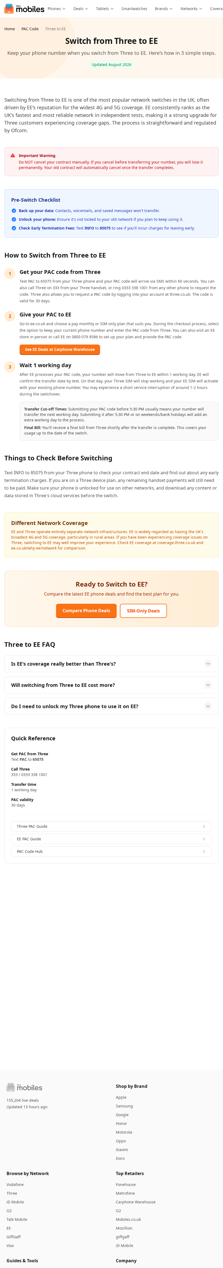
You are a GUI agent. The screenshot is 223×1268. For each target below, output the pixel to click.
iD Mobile (15, 1201)
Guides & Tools (22, 1261)
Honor (121, 1123)
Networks (189, 8)
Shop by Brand (131, 1086)
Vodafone (15, 1184)
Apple (121, 1097)
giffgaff (122, 1236)
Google (122, 1114)
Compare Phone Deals (86, 611)
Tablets (102, 8)
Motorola (124, 1132)
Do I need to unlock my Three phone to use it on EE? (74, 706)
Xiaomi (122, 1149)
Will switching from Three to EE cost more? (63, 685)
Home (9, 28)
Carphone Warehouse (136, 1201)
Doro (120, 1158)
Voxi (10, 1245)
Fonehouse (126, 1184)
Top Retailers (130, 1173)
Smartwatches (134, 8)
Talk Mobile (17, 1219)
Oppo (121, 1140)
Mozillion (124, 1228)
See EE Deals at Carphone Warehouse (60, 349)
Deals (78, 8)
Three (12, 1193)
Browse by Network (28, 1173)
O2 (9, 1210)
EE (9, 1228)
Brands (161, 8)
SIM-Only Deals (143, 611)
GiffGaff (14, 1236)
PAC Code (30, 28)
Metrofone (125, 1193)
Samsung (124, 1106)
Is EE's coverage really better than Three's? (63, 663)
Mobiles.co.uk (128, 1219)
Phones (54, 8)
